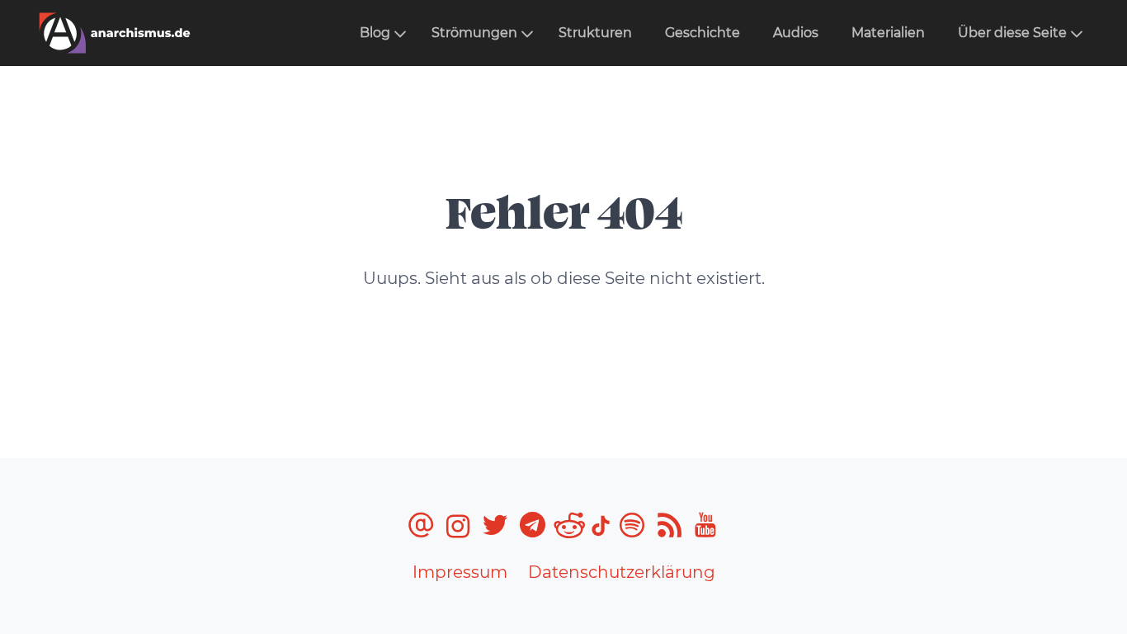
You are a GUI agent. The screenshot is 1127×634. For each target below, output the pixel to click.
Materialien (888, 32)
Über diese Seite (1012, 32)
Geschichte (702, 32)
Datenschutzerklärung (621, 572)
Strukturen (595, 32)
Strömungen (474, 32)
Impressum (460, 572)
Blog (375, 32)
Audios (795, 32)
